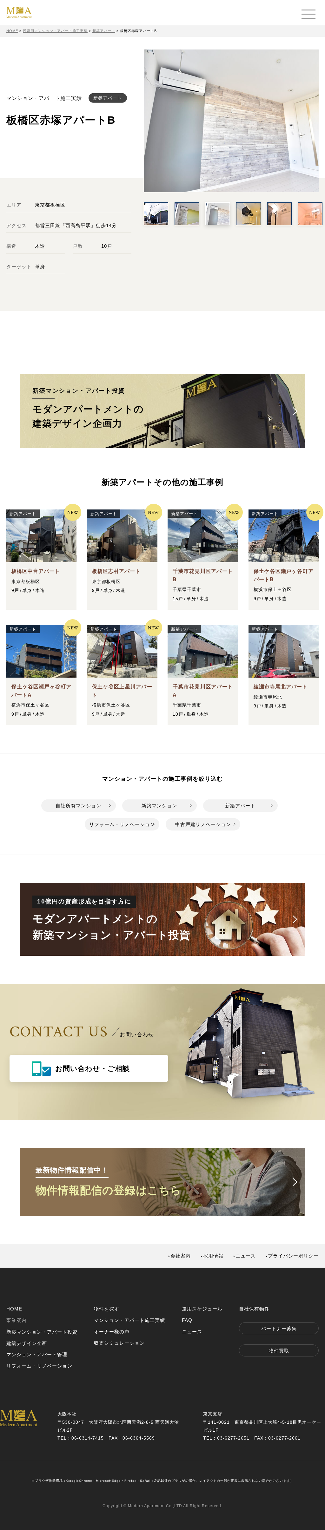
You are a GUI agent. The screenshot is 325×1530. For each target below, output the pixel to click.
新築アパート (240, 805)
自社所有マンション (78, 805)
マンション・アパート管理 (36, 1354)
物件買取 (279, 1350)
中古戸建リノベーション (203, 824)
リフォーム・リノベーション (122, 824)
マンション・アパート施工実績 (129, 1320)
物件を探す (106, 1308)
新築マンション (159, 805)
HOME (14, 1308)
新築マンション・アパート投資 (41, 1332)
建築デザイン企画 (26, 1343)
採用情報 (213, 1255)
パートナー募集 (279, 1328)
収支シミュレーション (119, 1343)
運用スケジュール (202, 1308)
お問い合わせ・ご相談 (92, 1069)
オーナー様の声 (111, 1331)
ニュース (245, 1255)
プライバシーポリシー (293, 1255)
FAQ (187, 1320)
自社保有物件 (254, 1308)
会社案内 (180, 1255)
